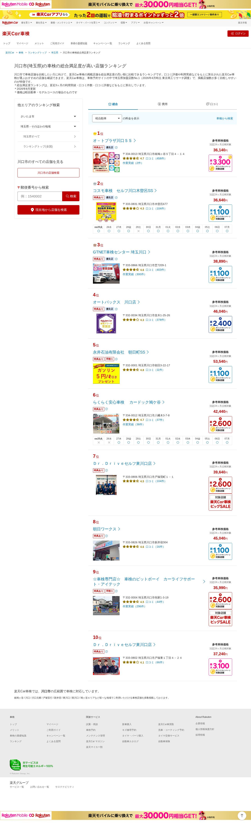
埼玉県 (54, 52)
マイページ (22, 43)
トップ (6, 43)
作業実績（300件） (135, 274)
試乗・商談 (92, 724)
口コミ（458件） (156, 158)
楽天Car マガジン (95, 741)
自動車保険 (164, 741)
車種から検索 (224, 118)
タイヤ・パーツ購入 (132, 735)
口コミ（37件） (155, 419)
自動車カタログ (130, 741)
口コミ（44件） (155, 601)
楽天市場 (242, 22)
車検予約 (90, 730)
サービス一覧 (17, 787)
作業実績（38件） (134, 424)
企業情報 (200, 723)
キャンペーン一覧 (102, 43)
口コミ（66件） (155, 662)
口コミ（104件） (156, 208)
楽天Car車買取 (166, 724)
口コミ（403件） (156, 269)
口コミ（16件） (155, 546)
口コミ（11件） (155, 369)
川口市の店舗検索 (48, 172)
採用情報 (200, 735)
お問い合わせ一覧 (39, 787)
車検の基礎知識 (79, 43)
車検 (21, 52)
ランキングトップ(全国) (38, 146)
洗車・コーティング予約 (171, 730)
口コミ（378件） (156, 319)
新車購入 (127, 724)
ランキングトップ (37, 52)
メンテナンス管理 (95, 735)
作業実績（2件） (133, 162)
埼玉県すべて (31, 136)
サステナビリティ (64, 787)
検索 (73, 196)
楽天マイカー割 (94, 747)
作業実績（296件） (135, 606)
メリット (39, 43)
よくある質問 (143, 43)
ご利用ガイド (57, 43)
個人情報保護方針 (205, 729)
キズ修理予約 (129, 730)
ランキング (124, 43)
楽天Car (9, 52)
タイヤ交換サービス (168, 735)
